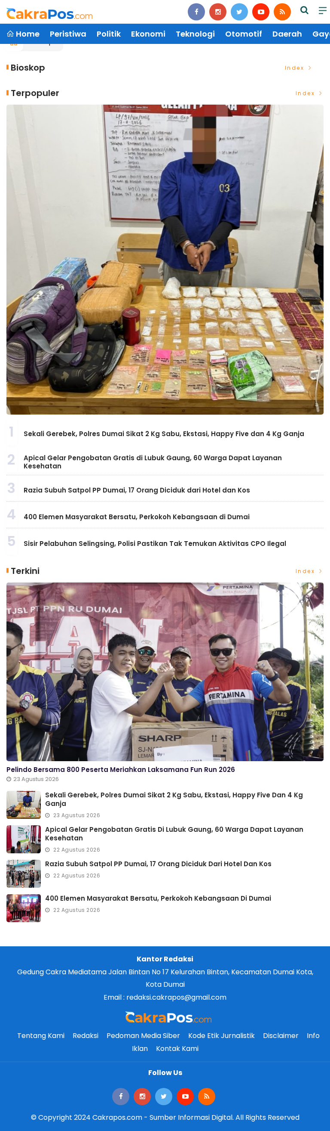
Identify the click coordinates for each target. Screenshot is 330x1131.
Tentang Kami (40, 1036)
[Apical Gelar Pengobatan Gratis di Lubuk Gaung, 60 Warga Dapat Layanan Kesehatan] (23, 839)
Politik (109, 33)
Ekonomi (148, 33)
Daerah (287, 33)
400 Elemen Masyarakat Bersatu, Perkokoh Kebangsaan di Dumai (137, 516)
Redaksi (85, 1036)
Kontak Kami (177, 1049)
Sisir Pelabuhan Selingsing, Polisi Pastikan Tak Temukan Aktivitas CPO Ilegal (155, 543)
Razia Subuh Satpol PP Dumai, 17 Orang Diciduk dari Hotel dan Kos (137, 490)
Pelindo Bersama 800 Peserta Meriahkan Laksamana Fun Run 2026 (120, 769)
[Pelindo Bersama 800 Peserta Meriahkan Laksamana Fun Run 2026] (165, 672)
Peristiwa (68, 33)
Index (296, 67)
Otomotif (243, 33)
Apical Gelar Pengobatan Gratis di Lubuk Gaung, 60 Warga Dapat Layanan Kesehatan (153, 462)
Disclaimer (281, 1036)
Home (27, 33)
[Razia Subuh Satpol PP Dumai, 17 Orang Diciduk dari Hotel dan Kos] (23, 874)
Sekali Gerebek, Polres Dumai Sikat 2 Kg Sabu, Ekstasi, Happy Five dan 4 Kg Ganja (164, 433)
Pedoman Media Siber (143, 1036)
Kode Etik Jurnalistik (221, 1036)
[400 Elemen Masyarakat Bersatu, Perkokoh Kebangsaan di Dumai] (23, 908)
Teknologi (195, 33)
